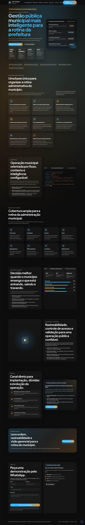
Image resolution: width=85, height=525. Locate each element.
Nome (11, 481)
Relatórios (45, 2)
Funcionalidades (28, 2)
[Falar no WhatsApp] (82, 522)
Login (75, 521)
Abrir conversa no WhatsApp (25, 505)
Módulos (40, 2)
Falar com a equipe (52, 406)
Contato (57, 2)
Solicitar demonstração (69, 2)
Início (60, 521)
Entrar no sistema (30, 44)
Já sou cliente (51, 484)
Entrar (61, 2)
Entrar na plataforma (54, 480)
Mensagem (12, 492)
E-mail (11, 487)
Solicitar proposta (69, 441)
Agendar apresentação (16, 44)
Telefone (27, 481)
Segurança (51, 2)
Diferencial (35, 2)
